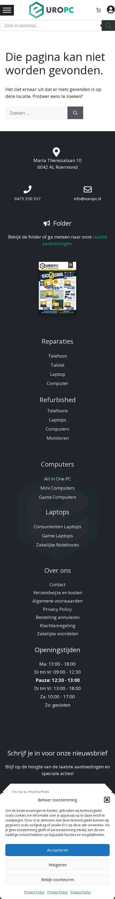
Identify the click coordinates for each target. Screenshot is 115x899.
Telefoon (57, 356)
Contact (57, 584)
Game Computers (57, 497)
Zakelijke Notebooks (57, 545)
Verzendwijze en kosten (57, 592)
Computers (57, 429)
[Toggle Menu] (7, 10)
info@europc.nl (87, 198)
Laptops (57, 420)
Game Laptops (57, 536)
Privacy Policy (34, 892)
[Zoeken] (108, 25)
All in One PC (57, 479)
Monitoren (58, 438)
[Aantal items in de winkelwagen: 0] (98, 10)
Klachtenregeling (57, 625)
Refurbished (58, 399)
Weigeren (58, 864)
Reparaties (57, 341)
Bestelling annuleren (57, 617)
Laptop (57, 374)
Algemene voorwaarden (57, 601)
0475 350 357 (27, 198)
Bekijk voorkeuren (57, 879)
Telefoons (57, 411)
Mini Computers (57, 488)
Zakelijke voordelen (57, 633)
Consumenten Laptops (57, 526)
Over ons (57, 570)
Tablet (57, 365)
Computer (57, 383)
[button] (107, 799)
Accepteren (57, 850)
